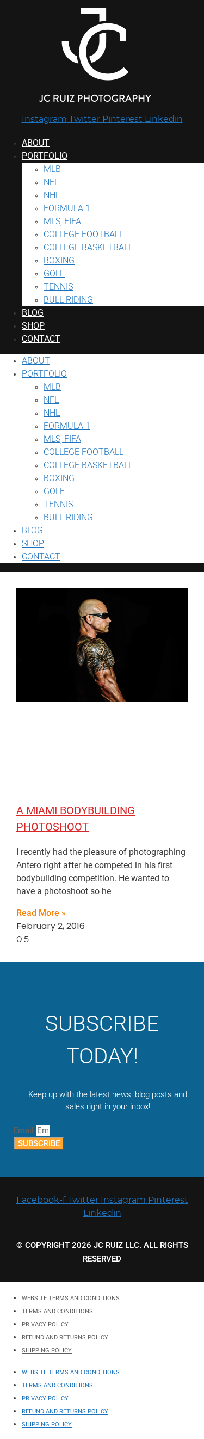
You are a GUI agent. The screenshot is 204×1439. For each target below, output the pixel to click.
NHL (52, 195)
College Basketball (88, 247)
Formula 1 (67, 208)
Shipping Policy (47, 1350)
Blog (33, 313)
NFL (51, 182)
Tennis (58, 286)
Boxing (59, 260)
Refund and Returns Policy (65, 1337)
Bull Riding (68, 299)
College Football (83, 234)
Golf (54, 273)
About (36, 143)
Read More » (41, 913)
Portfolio (44, 156)
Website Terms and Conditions (71, 1298)
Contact (41, 339)
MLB (52, 169)
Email (25, 1130)
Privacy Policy (45, 1324)
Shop (33, 326)
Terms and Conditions (57, 1311)
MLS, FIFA (62, 221)
